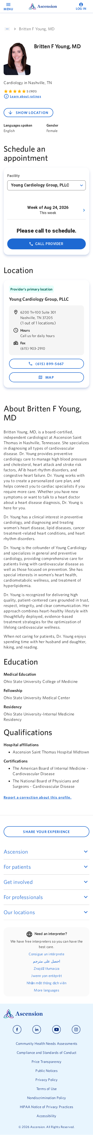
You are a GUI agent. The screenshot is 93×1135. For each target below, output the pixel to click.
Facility (13, 176)
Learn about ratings (25, 96)
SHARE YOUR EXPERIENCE (46, 832)
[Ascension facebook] (17, 1029)
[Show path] (7, 29)
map (49, 377)
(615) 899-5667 (49, 364)
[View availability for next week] (83, 210)
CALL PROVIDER (49, 244)
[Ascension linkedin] (36, 1029)
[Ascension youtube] (56, 1029)
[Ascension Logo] (46, 1013)
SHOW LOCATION (32, 113)
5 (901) (32, 91)
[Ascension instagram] (76, 1029)
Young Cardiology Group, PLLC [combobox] (40, 185)
